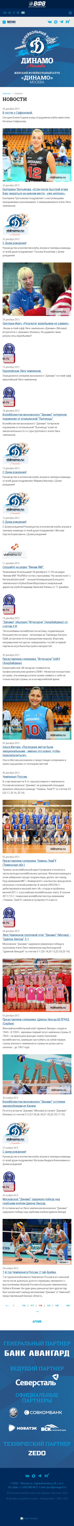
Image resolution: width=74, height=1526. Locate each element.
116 (23, 1305)
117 (32, 1305)
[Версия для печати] (18, 13)
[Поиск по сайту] (14, 13)
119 (48, 1305)
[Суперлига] (37, 4)
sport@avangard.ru (56, 1487)
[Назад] (7, 1306)
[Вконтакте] (50, 22)
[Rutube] (68, 22)
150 (67, 1305)
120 (56, 1305)
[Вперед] (37, 1312)
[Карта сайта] (9, 13)
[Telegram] (61, 22)
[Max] (56, 22)
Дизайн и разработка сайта (23, 1498)
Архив (37, 1321)
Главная (6, 93)
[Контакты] (5, 13)
